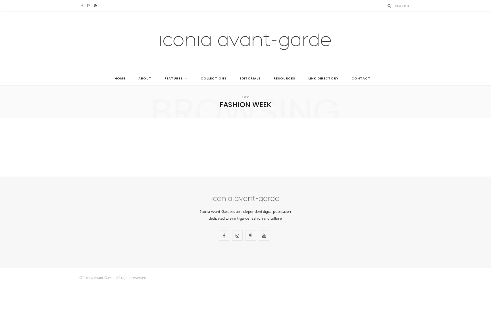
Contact (361, 78)
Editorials (250, 78)
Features (174, 78)
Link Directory (323, 78)
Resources (284, 78)
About (144, 78)
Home (120, 78)
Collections (213, 78)
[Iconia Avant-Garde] (245, 41)
